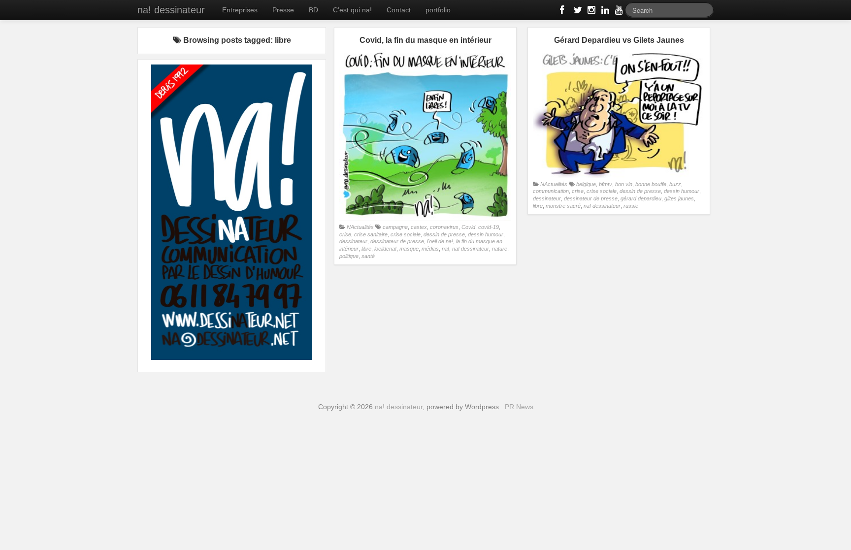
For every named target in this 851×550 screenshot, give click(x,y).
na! (445, 249)
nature (499, 249)
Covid (468, 227)
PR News (519, 407)
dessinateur (353, 241)
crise (345, 234)
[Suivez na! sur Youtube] (618, 12)
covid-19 (488, 227)
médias (430, 249)
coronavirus (444, 227)
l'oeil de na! (440, 241)
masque (409, 249)
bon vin (623, 184)
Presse (283, 10)
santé (368, 256)
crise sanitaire (371, 234)
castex (419, 227)
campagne (395, 227)
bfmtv (605, 184)
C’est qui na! (352, 10)
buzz (675, 184)
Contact (399, 10)
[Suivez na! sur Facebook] (563, 12)
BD (313, 10)
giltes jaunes (679, 198)
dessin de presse (444, 234)
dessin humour (485, 234)
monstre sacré (563, 206)
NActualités (360, 227)
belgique (586, 184)
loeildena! (385, 249)
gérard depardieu (641, 198)
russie (630, 206)
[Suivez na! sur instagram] (590, 12)
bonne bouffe (650, 184)
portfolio (438, 10)
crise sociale (406, 234)
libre (366, 249)
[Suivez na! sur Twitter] (577, 12)
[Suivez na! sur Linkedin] (604, 12)
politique (349, 256)
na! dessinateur (171, 9)
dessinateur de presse (397, 241)
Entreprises (240, 10)
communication (551, 191)
